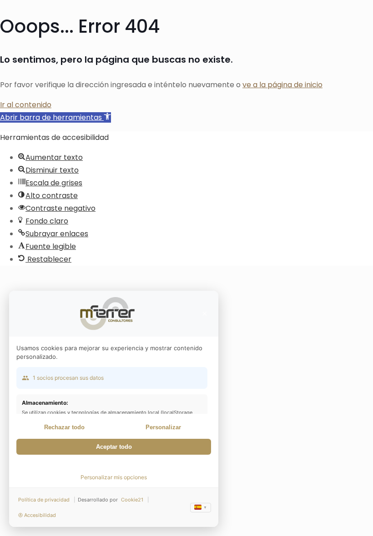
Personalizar (163, 427)
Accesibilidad (40, 515)
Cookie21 (132, 499)
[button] (55, 117)
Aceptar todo (114, 446)
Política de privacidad (44, 499)
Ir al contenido (25, 104)
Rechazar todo (64, 427)
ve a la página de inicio (282, 84)
